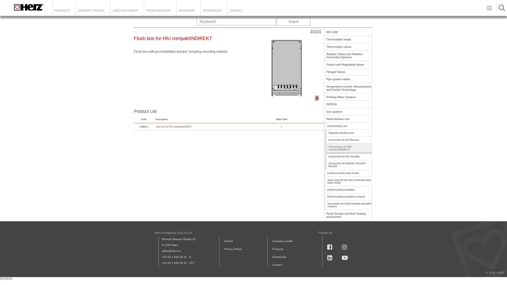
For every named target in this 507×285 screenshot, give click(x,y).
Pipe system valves (338, 79)
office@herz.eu (171, 251)
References (212, 10)
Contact (236, 10)
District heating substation (341, 189)
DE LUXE (332, 32)
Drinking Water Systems (341, 97)
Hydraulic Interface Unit (341, 133)
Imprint (228, 241)
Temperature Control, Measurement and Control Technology (348, 88)
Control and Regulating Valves (345, 64)
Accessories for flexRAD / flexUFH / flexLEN (347, 165)
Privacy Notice (233, 249)
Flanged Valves (335, 71)
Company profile (282, 241)
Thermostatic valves (338, 46)
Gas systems (334, 111)
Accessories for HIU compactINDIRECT (340, 148)
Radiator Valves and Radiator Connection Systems (344, 55)
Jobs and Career (125, 10)
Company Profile (91, 10)
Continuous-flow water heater (343, 173)
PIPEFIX (331, 104)
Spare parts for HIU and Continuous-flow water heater (349, 181)
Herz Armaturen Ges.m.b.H (173, 233)
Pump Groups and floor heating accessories (346, 215)
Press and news (158, 10)
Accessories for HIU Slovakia (344, 156)
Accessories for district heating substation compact (349, 205)
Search (294, 21)
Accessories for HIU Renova (344, 140)
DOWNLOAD (187, 10)
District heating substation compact (346, 196)
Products (62, 10)
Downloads (279, 256)
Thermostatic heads (338, 39)
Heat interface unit (337, 119)
